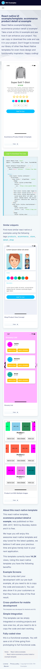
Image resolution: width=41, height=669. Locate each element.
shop (11, 240)
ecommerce (22, 236)
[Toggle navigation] (3, 7)
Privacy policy (14, 664)
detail (5, 240)
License (5, 664)
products (12, 236)
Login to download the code (16, 154)
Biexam (6, 666)
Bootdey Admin (29, 525)
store (32, 236)
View (14, 144)
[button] (39, 3)
